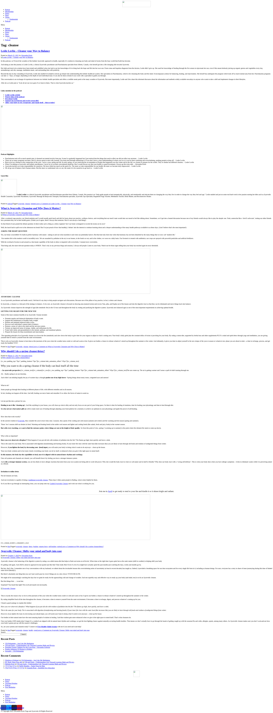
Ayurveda (21, 421)
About (7, 17)
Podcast (7, 21)
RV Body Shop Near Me (13, 662)
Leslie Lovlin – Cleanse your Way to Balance (25, 50)
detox (31, 347)
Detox (7, 13)
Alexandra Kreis (26, 55)
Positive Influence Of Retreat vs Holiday (18, 649)
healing (35, 546)
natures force (43, 546)
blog (8, 347)
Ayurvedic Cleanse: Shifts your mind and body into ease (31, 551)
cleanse (27, 204)
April (110, 491)
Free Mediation (10, 687)
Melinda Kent (9, 664)
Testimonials (13, 19)
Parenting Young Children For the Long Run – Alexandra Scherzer (27, 647)
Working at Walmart (12, 660)
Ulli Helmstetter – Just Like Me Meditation (19, 643)
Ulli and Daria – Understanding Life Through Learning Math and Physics (30, 645)
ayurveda (21, 204)
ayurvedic (19, 347)
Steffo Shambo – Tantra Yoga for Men (32, 666)
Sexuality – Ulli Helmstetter (14, 651)
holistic (33, 204)
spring (59, 546)
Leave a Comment (58, 204)
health (31, 630)
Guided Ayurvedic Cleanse (59, 484)
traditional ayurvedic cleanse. (38, 480)
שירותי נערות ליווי (11, 666)
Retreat (7, 10)
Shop (7, 15)
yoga (35, 630)
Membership (9, 11)
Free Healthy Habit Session (47, 627)
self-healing (52, 546)
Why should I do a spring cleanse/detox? (23, 351)
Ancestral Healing (11, 683)
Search (3, 632)
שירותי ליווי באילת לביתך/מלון (14, 668)
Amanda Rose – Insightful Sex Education (41, 668)
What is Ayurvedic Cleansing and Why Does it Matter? (31, 208)
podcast (10, 204)
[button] (136, 25)
